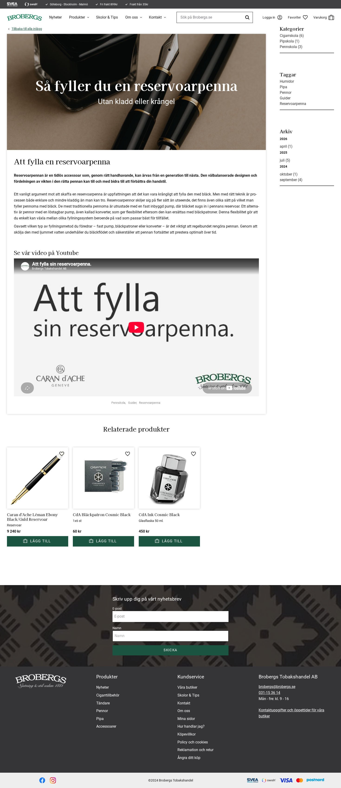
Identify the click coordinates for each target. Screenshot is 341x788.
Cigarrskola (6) (292, 35)
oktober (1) (289, 174)
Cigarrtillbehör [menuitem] (107, 695)
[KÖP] (37, 541)
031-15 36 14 (269, 692)
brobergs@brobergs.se (277, 686)
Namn (117, 628)
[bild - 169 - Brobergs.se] (53, 780)
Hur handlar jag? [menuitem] (191, 726)
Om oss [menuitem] (131, 17)
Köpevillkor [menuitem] (186, 734)
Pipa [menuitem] (100, 718)
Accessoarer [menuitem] (106, 726)
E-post (117, 608)
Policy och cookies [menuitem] (192, 742)
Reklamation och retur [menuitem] (195, 750)
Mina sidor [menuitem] (186, 718)
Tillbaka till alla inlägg (27, 29)
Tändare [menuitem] (103, 703)
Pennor (285, 92)
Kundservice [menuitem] (190, 677)
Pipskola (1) (289, 41)
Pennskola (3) (291, 47)
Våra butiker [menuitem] (187, 687)
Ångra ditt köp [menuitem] (188, 757)
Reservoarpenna (149, 402)
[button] (299, 17)
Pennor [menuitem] (102, 711)
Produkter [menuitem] (77, 17)
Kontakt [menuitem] (155, 17)
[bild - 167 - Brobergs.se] (42, 780)
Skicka (170, 650)
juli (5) (285, 160)
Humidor (287, 81)
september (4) (291, 180)
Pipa (283, 87)
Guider (132, 402)
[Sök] (248, 17)
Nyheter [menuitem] (55, 17)
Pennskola (118, 402)
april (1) (286, 146)
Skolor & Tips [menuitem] (107, 17)
